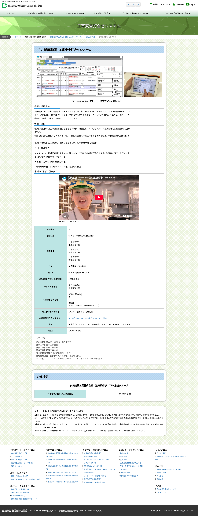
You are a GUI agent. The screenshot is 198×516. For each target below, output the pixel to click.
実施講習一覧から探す (19, 453)
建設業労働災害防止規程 (93, 453)
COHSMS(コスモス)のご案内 (94, 466)
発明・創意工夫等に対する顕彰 (131, 466)
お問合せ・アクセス (161, 4)
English (192, 4)
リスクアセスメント (91, 463)
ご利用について (162, 492)
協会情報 (180, 4)
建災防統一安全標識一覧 (20, 492)
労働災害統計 (89, 472)
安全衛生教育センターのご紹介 (22, 463)
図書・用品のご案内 (18, 476)
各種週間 (123, 459)
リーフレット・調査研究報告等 (95, 476)
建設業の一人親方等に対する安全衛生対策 (63, 482)
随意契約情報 (161, 472)
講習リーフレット (17, 466)
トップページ (9, 13)
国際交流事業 (125, 472)
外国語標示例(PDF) (18, 495)
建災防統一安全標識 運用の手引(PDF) (24, 499)
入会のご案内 (161, 453)
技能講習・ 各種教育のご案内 (40, 13)
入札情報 (160, 476)
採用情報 (160, 479)
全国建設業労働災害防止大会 (130, 463)
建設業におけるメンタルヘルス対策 (97, 459)
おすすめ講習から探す (19, 459)
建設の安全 (124, 453)
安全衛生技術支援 (90, 456)
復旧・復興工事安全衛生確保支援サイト (62, 472)
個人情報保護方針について (166, 489)
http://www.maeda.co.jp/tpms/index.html (88, 318)
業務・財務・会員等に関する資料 (169, 469)
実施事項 (123, 456)
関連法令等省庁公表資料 (93, 479)
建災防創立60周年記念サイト (130, 476)
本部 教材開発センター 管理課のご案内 (25, 479)
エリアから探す (16, 456)
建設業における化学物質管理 (94, 482)
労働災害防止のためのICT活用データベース (66, 37)
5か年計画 (124, 469)
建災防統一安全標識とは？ (20, 489)
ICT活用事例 (90, 37)
